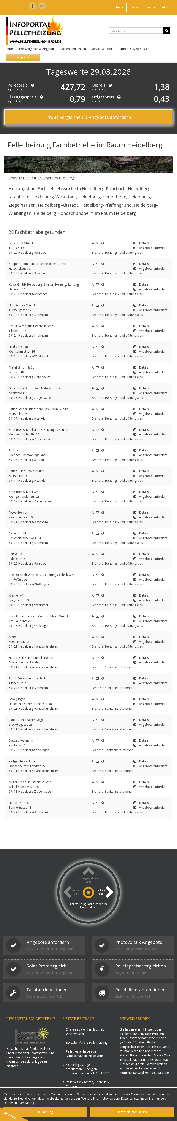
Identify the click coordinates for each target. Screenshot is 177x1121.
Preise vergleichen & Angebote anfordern (88, 117)
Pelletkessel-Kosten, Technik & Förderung (87, 1084)
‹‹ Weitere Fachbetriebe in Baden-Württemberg (41, 178)
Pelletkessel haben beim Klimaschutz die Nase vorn (84, 1053)
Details (144, 243)
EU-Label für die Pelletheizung (86, 1042)
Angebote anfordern (153, 248)
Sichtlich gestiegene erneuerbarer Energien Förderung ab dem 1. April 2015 (88, 1068)
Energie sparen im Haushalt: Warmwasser (85, 1031)
